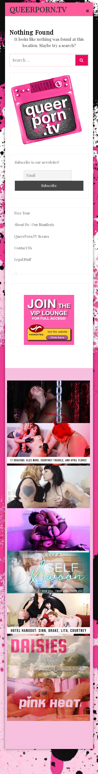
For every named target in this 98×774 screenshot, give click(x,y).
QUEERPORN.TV (38, 9)
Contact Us (23, 248)
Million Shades (72, 746)
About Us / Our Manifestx (34, 224)
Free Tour (22, 213)
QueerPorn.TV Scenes (31, 236)
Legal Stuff (22, 259)
